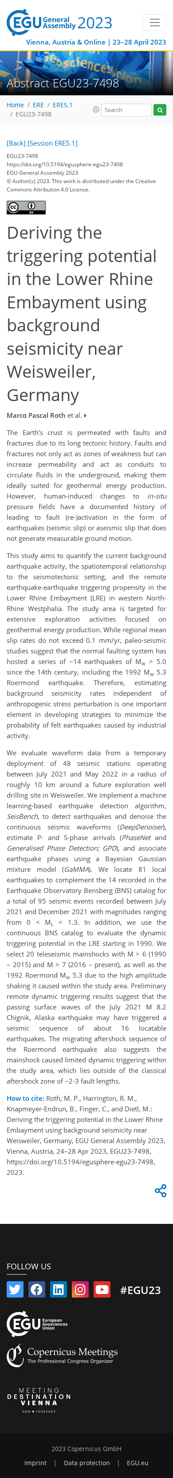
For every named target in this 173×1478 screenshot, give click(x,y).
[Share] (159, 1193)
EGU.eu (138, 1463)
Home (15, 105)
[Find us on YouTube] (102, 1291)
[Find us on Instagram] (80, 1291)
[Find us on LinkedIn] (58, 1291)
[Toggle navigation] (154, 22)
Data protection (87, 1463)
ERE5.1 (63, 105)
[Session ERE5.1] (53, 143)
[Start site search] (159, 110)
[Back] (16, 143)
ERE (38, 105)
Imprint (35, 1463)
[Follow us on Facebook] (36, 1291)
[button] (96, 109)
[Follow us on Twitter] (15, 1291)
